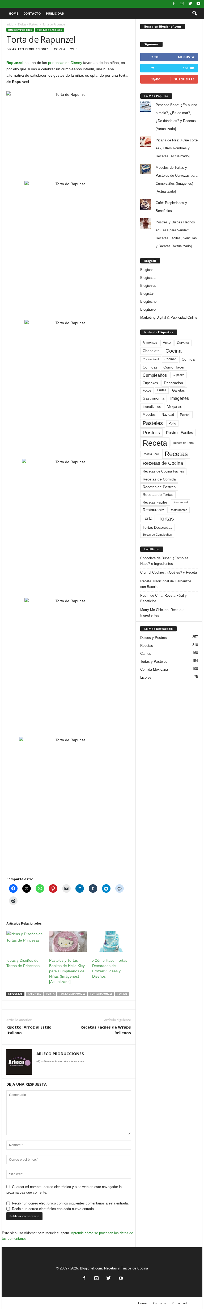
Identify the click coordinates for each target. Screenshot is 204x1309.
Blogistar (147, 294)
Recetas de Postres (159, 487)
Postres (151, 432)
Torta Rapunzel (101, 993)
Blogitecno (148, 302)
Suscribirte (184, 79)
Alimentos (150, 342)
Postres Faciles (179, 432)
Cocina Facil (151, 359)
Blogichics (148, 286)
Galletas (178, 390)
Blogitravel (148, 309)
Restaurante (153, 510)
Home (13, 13)
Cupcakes (150, 383)
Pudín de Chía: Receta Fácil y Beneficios (163, 598)
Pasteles (153, 423)
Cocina (173, 351)
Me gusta (186, 57)
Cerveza (183, 343)
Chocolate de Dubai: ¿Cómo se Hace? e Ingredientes (164, 561)
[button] (194, 13)
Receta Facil (151, 454)
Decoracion (173, 383)
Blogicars (147, 270)
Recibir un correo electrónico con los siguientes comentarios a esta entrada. (70, 1203)
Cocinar (170, 359)
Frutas (161, 390)
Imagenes (179, 398)
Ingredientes (152, 407)
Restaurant (180, 502)
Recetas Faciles (155, 502)
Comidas (150, 367)
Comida (188, 359)
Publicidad (55, 13)
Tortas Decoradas (157, 527)
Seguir (188, 68)
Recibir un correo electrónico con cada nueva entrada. (53, 1209)
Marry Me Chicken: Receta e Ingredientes (162, 612)
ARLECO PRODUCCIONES (30, 49)
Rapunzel (14, 62)
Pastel (185, 415)
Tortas (122, 993)
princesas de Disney (65, 62)
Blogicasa (147, 278)
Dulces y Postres (28, 24)
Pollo (172, 423)
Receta (155, 443)
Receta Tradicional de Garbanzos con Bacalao (166, 584)
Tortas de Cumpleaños (157, 534)
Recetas (176, 453)
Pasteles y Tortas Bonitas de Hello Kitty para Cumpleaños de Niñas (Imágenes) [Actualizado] (67, 971)
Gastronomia (153, 398)
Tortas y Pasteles (49, 30)
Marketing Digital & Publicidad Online (168, 317)
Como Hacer (174, 367)
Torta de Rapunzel (72, 993)
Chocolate (151, 351)
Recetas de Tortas (158, 494)
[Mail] (182, 4)
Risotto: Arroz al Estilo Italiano (29, 1029)
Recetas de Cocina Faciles (163, 471)
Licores (145, 677)
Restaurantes (178, 510)
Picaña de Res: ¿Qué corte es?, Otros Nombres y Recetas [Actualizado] (177, 148)
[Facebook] (174, 4)
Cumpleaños (155, 375)
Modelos (149, 415)
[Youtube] (198, 4)
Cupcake (178, 374)
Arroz (167, 343)
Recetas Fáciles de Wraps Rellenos (105, 1029)
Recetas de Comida (159, 479)
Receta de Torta (183, 442)
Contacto (32, 13)
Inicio (9, 24)
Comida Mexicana (154, 669)
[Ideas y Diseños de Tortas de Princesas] (25, 941)
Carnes (145, 654)
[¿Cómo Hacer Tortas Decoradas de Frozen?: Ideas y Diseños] (111, 941)
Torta (49, 993)
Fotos (147, 390)
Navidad (168, 415)
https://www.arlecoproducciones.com (60, 1061)
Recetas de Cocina (163, 463)
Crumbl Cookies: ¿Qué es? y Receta (168, 572)
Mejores (174, 406)
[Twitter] (190, 4)
